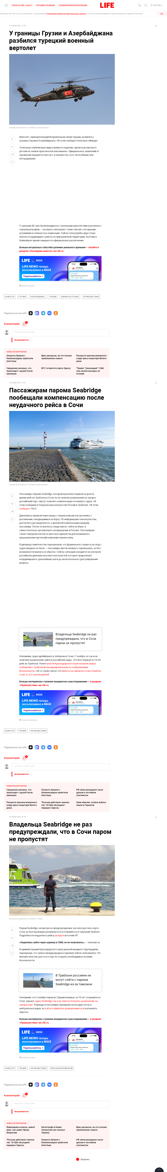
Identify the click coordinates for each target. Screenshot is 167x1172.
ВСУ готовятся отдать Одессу (56, 368)
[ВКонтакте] (49, 313)
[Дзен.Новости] (30, 313)
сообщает (24, 508)
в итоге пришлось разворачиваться (64, 1064)
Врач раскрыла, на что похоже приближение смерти (56, 357)
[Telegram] (43, 313)
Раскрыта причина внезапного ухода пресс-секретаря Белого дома (91, 358)
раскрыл (60, 935)
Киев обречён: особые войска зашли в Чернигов (91, 803)
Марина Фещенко (28, 286)
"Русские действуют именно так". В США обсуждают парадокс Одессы (55, 805)
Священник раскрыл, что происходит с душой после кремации (20, 371)
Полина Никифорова (29, 720)
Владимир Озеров (28, 1114)
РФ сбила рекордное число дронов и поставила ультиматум (89, 792)
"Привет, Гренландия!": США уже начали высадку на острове (90, 371)
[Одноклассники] (55, 313)
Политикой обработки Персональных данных (66, 13)
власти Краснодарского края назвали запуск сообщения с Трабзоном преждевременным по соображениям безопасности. (57, 667)
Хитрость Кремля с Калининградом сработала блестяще (20, 358)
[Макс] (37, 313)
